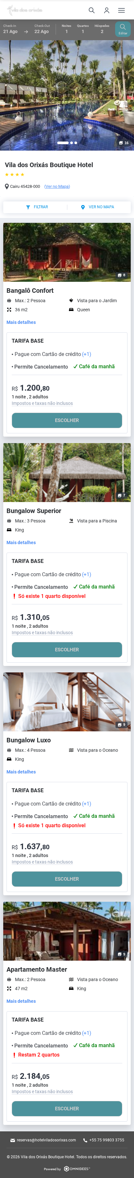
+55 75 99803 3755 (106, 1140)
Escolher (67, 420)
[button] (63, 143)
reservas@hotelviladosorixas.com (46, 1140)
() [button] (57, 186)
